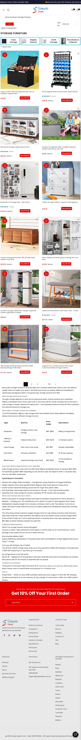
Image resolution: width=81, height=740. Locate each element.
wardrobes (43, 566)
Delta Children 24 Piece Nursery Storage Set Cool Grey (60, 259)
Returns (58, 629)
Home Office (33, 636)
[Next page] (55, 384)
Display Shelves (33, 41)
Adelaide (58, 672)
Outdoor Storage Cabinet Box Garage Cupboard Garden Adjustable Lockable (18, 312)
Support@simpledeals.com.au (40, 676)
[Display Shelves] (24, 41)
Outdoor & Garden (36, 640)
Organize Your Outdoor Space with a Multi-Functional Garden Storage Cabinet (58, 367)
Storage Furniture (24, 17)
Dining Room (33, 633)
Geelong (58, 716)
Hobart (57, 698)
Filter (9, 24)
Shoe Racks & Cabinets (73, 41)
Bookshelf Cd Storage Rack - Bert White (15, 202)
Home (7, 17)
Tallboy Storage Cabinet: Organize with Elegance (60, 202)
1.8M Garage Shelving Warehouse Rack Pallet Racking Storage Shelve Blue (17, 367)
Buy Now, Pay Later (9, 674)
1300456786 (33, 673)
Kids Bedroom (34, 644)
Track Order (59, 625)
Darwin (57, 694)
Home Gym (33, 651)
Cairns (57, 690)
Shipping (58, 633)
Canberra (58, 683)
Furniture (13, 17)
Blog (56, 644)
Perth (57, 668)
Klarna (4, 670)
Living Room (33, 629)
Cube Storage (13, 41)
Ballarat (58, 720)
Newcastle (59, 702)
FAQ (56, 640)
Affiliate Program (8, 677)
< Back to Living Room (8, 28)
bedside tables (72, 566)
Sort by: (59, 24)
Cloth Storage (53, 41)
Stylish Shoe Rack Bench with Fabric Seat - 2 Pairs (60, 311)
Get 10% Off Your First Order (40, 593)
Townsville (59, 713)
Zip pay (4, 666)
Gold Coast (59, 687)
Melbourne (59, 676)
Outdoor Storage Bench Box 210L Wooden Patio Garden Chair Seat (18, 259)
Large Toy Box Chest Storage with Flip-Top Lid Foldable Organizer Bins (17, 93)
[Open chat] (75, 734)
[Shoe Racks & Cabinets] (64, 41)
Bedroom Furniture (36, 625)
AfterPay (5, 662)
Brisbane (58, 679)
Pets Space (33, 647)
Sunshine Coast (61, 709)
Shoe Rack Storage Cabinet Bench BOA (15, 147)
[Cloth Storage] (44, 41)
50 (49, 384)
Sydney (58, 665)
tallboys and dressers (55, 566)
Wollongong (59, 705)
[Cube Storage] (4, 41)
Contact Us (59, 636)
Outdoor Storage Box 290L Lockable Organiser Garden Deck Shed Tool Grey (59, 148)
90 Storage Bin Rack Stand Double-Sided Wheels (60, 92)
